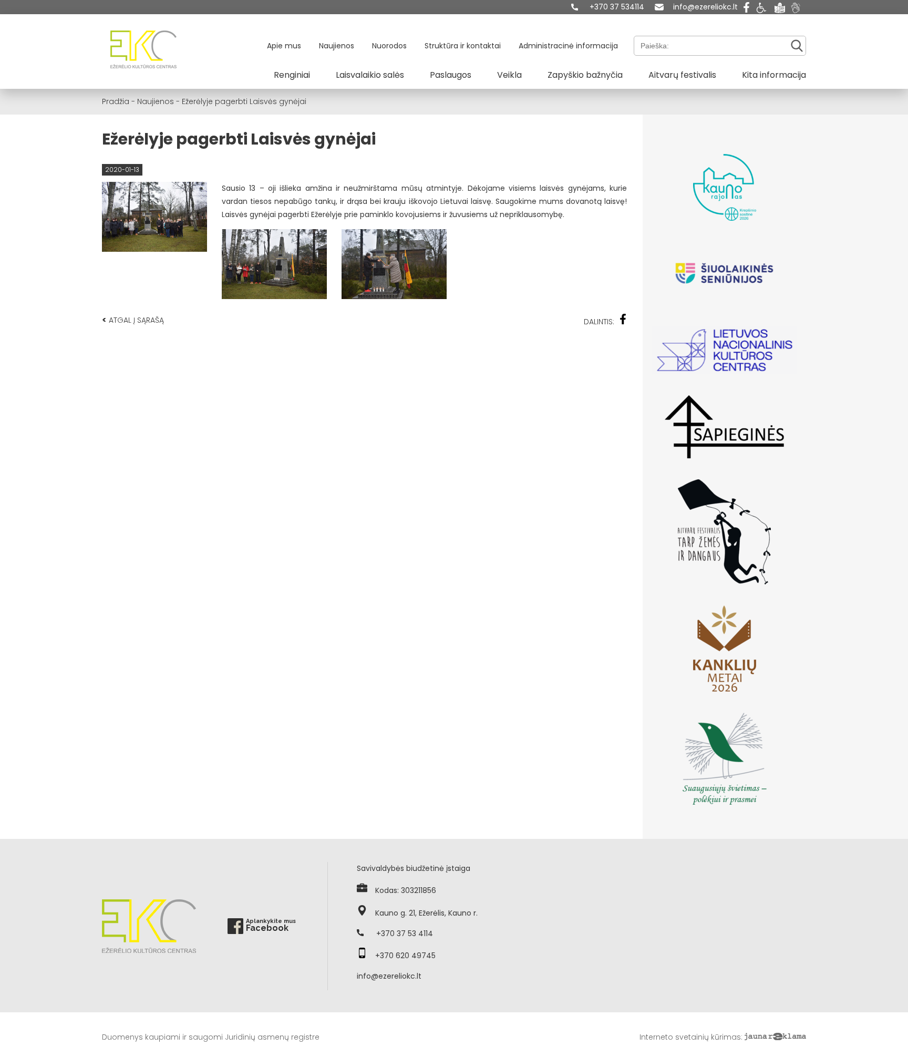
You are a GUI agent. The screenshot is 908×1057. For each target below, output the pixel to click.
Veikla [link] (509, 75)
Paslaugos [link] (450, 75)
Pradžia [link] (115, 101)
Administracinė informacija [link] (568, 45)
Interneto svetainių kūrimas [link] (690, 1037)
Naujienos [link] (336, 45)
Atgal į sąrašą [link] (133, 320)
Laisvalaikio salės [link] (370, 75)
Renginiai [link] (292, 75)
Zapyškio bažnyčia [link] (585, 75)
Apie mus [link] (284, 45)
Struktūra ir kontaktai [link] (463, 45)
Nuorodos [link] (389, 45)
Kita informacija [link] (774, 75)
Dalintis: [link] (599, 321)
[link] (607, 7)
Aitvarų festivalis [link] (682, 75)
